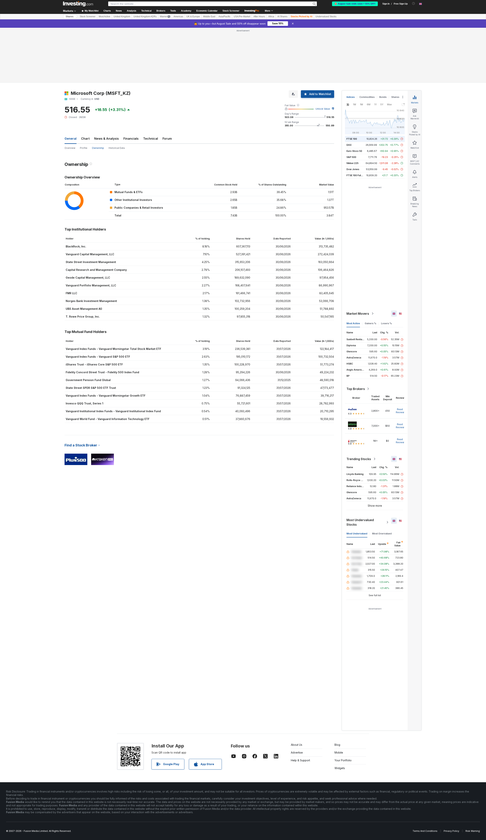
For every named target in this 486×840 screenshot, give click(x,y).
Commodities (367, 97)
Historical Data (117, 148)
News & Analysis (106, 138)
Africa (271, 16)
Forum (167, 138)
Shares (69, 16)
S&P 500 (351, 157)
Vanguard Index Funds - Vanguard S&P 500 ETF (98, 356)
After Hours (259, 16)
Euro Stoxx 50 (354, 151)
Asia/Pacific (224, 16)
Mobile (339, 752)
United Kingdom (122, 16)
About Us (296, 744)
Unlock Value (323, 108)
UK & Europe (193, 16)
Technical (150, 138)
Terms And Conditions (425, 831)
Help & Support (300, 760)
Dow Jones (352, 169)
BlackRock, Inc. (76, 246)
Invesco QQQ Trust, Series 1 (84, 403)
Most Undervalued (356, 533)
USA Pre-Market (242, 16)
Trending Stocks (358, 459)
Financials (131, 138)
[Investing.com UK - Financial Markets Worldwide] (78, 3)
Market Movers (357, 313)
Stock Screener (230, 11)
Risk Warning (472, 831)
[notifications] (413, 3)
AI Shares (282, 16)
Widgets (340, 768)
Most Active (104, 16)
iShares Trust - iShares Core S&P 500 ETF (94, 364)
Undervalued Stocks (326, 16)
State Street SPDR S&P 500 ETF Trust (91, 387)
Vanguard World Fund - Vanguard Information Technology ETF (107, 419)
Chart (85, 138)
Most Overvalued (382, 533)
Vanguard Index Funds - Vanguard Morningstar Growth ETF (105, 395)
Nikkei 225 (352, 163)
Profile (83, 148)
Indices (350, 97)
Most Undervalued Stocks (360, 522)
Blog (337, 744)
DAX (349, 144)
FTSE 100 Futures (356, 175)
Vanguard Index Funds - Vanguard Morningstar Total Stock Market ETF (113, 348)
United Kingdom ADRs (145, 16)
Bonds (383, 97)
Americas (178, 16)
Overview (70, 148)
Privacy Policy (451, 831)
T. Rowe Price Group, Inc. (83, 316)
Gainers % (370, 323)
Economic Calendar (207, 11)
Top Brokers (355, 389)
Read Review (400, 411)
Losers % (386, 323)
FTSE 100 (351, 138)
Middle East (209, 16)
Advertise (297, 752)
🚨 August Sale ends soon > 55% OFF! (355, 3)
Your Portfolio (343, 760)
